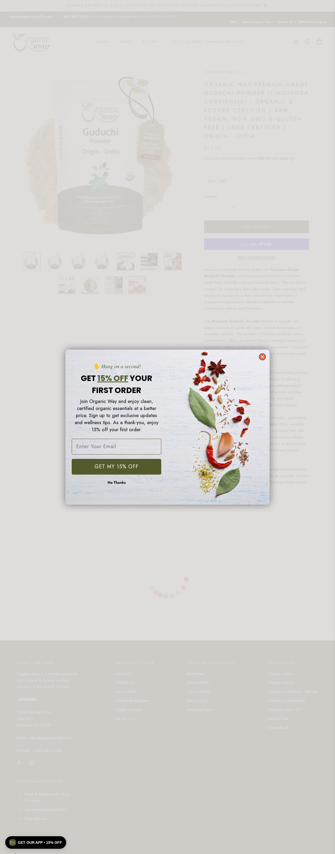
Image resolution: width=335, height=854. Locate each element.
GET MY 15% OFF (116, 466)
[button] (35, 842)
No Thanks (117, 482)
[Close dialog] (262, 357)
